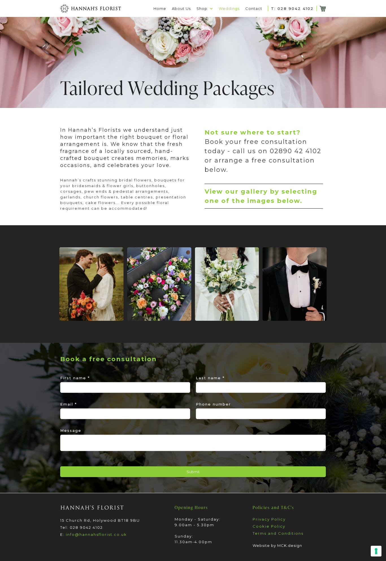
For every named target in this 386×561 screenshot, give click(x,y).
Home (159, 8)
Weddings (229, 8)
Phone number (213, 404)
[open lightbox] (91, 284)
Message (70, 430)
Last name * (210, 378)
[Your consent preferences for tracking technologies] (376, 551)
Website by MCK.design (277, 545)
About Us (181, 8)
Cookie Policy (269, 526)
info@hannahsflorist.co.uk (96, 534)
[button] (205, 8)
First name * (75, 378)
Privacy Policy (269, 519)
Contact (253, 8)
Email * (68, 404)
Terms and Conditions (278, 533)
